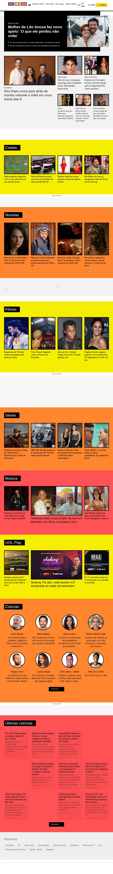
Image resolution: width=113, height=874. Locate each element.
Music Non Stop (60, 845)
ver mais (55, 689)
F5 (19, 845)
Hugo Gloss (29, 845)
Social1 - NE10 (35, 849)
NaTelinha (74, 845)
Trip (100, 845)
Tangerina (50, 849)
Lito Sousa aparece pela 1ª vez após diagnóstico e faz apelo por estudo (35, 42)
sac (79, 5)
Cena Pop (10, 845)
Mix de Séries (43, 845)
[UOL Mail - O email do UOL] (84, 5)
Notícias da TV (88, 845)
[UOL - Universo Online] (29, 5)
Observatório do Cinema (15, 849)
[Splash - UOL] (17, 4)
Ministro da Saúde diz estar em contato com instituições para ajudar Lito (35, 46)
